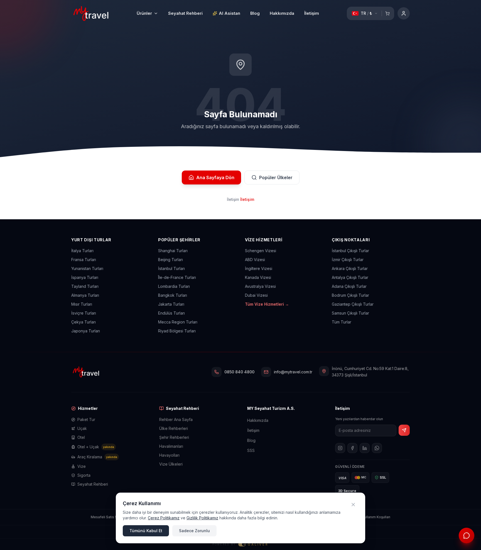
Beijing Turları (170, 259)
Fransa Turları (83, 259)
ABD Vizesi (255, 259)
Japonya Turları (85, 330)
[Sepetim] (387, 13)
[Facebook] (352, 448)
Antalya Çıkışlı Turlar (350, 277)
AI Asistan (229, 13)
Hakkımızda (282, 13)
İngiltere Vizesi (258, 268)
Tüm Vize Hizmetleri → (267, 304)
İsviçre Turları (83, 313)
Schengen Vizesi (260, 250)
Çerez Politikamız (164, 517)
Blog (255, 13)
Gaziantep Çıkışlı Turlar (353, 304)
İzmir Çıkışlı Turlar (348, 259)
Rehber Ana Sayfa (176, 419)
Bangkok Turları (172, 295)
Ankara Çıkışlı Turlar (350, 268)
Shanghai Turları (173, 250)
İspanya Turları (84, 277)
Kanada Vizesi (258, 277)
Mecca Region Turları (177, 322)
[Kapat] (353, 505)
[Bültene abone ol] (404, 430)
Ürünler (144, 13)
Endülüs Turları (171, 313)
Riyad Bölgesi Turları (177, 330)
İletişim (311, 13)
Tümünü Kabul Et (145, 530)
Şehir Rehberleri (174, 437)
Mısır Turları (81, 304)
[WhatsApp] (377, 448)
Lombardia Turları (174, 286)
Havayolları (169, 455)
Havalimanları (171, 446)
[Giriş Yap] (403, 13)
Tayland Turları (85, 286)
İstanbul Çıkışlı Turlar (350, 250)
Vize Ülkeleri (171, 464)
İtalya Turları (82, 250)
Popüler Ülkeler (276, 177)
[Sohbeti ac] (466, 535)
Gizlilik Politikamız (202, 517)
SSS (251, 450)
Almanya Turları (85, 295)
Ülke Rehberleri (173, 428)
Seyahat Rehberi (185, 13)
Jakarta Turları (171, 304)
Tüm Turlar (341, 322)
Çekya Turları (83, 322)
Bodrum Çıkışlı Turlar (350, 295)
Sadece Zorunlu (194, 530)
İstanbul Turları (171, 268)
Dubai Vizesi (256, 295)
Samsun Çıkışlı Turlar (350, 313)
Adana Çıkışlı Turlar (349, 286)
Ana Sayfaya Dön (215, 177)
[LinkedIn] (365, 448)
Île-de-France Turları (177, 277)
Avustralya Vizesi (260, 286)
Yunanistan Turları (87, 268)
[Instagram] (340, 448)
